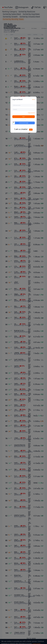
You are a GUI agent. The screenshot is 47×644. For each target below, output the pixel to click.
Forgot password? (31, 112)
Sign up (33, 99)
